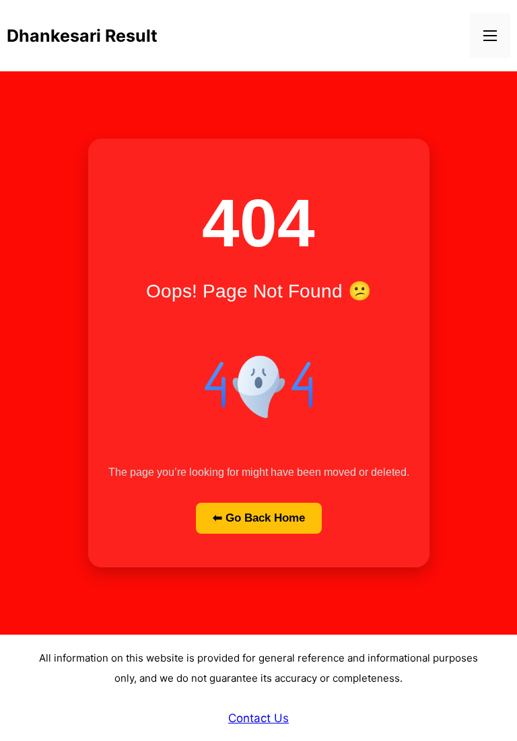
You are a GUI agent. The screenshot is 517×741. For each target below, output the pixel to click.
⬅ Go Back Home (259, 517)
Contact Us (258, 718)
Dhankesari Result (82, 36)
